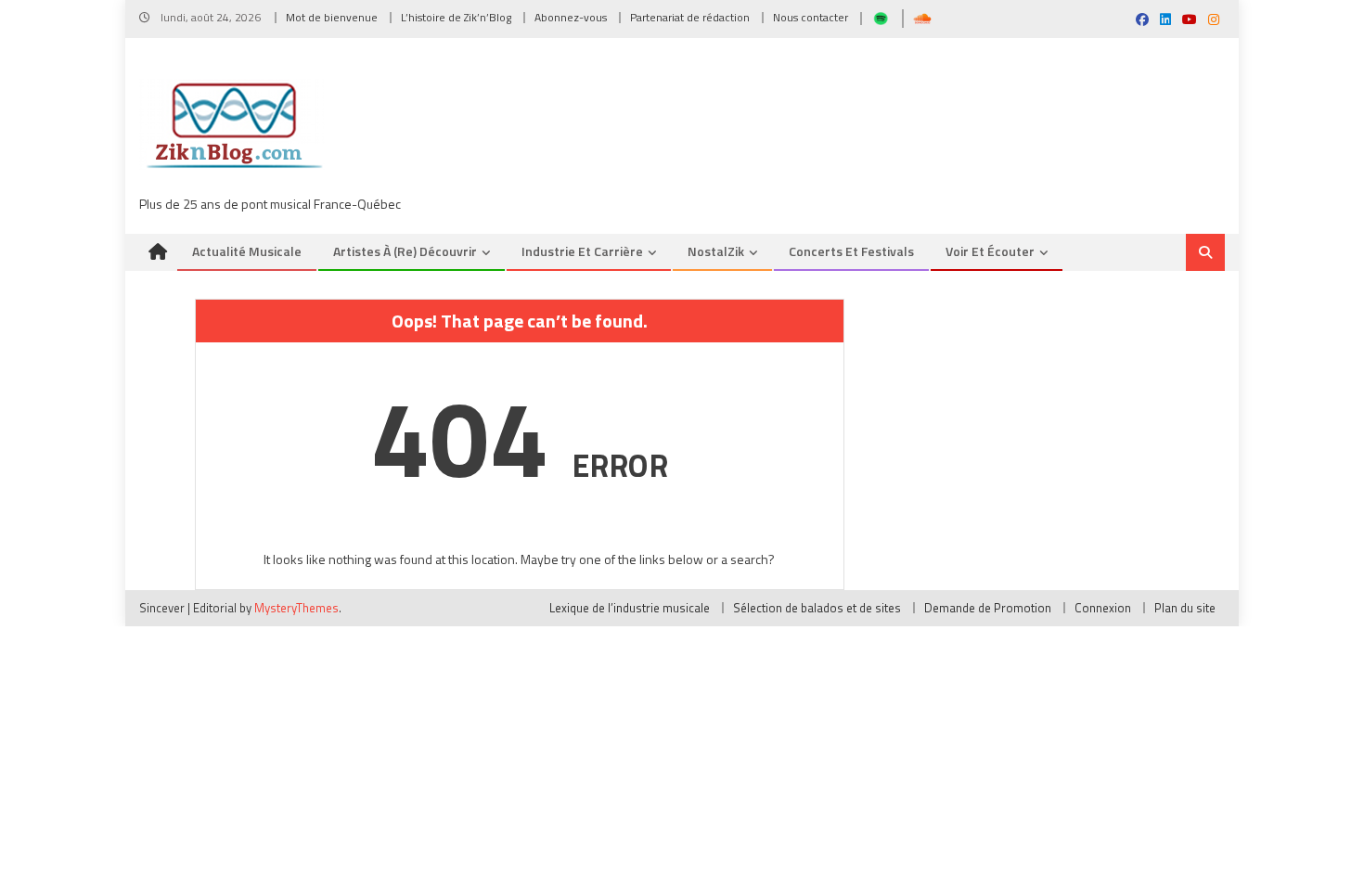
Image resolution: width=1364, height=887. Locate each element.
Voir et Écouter (990, 251)
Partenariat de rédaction (690, 17)
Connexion (1102, 607)
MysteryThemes (296, 607)
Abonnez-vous (570, 17)
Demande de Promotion (987, 607)
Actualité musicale (247, 251)
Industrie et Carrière (582, 251)
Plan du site (1185, 607)
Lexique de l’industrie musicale (629, 607)
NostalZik (716, 251)
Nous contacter (810, 17)
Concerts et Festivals (851, 251)
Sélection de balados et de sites (817, 607)
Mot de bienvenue (332, 17)
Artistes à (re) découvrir (405, 251)
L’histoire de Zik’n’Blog (456, 17)
